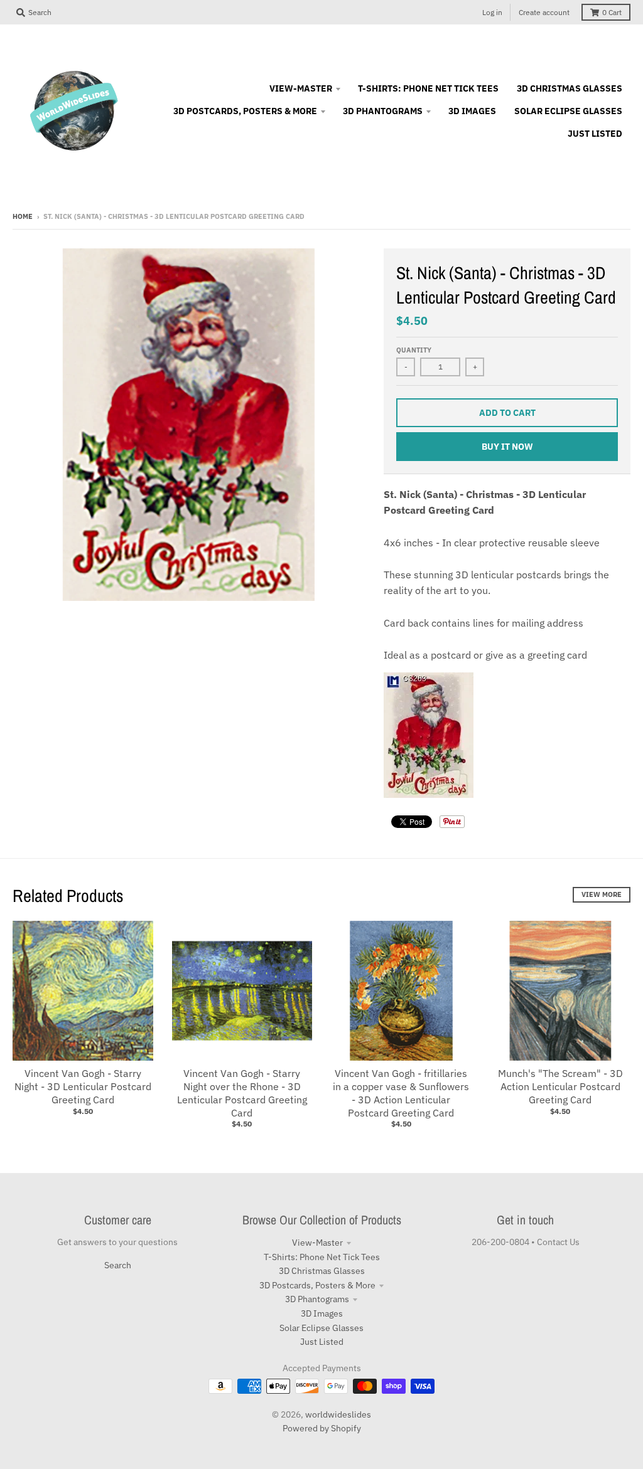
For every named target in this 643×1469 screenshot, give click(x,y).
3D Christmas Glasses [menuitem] (569, 88)
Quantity (413, 350)
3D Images (322, 1313)
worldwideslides (338, 1414)
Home (23, 216)
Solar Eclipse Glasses (321, 1328)
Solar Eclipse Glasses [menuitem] (568, 111)
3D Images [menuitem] (472, 111)
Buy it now (507, 446)
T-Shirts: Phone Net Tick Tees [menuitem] (428, 88)
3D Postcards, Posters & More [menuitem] (245, 111)
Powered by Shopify (322, 1428)
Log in (492, 12)
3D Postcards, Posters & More (317, 1285)
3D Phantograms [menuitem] (383, 111)
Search (117, 1265)
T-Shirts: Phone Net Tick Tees (322, 1257)
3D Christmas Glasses (322, 1270)
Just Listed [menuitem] (595, 133)
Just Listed (321, 1341)
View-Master (317, 1242)
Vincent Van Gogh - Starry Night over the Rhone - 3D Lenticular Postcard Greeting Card (242, 1092)
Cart (612, 12)
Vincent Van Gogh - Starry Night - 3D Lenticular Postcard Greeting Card (82, 1086)
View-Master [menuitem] (300, 88)
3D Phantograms (317, 1299)
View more (601, 894)
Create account (544, 12)
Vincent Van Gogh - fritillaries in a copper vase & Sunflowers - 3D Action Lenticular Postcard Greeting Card (401, 1092)
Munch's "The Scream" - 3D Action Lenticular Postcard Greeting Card (560, 1086)
